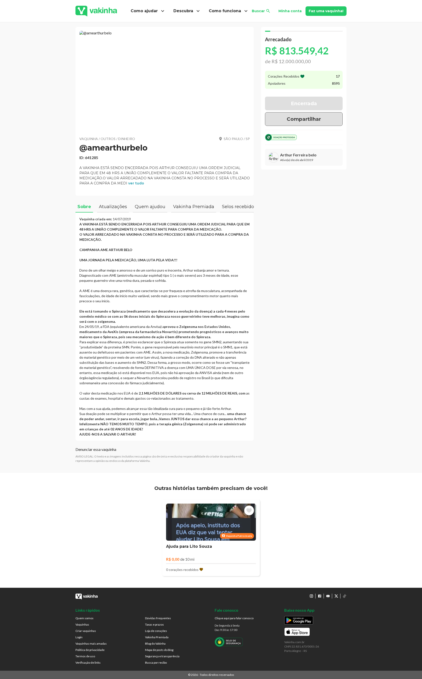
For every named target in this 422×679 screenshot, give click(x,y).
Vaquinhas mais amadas (91, 643)
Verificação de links (88, 662)
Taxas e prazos (154, 624)
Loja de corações (156, 631)
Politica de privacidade (90, 650)
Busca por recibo (156, 662)
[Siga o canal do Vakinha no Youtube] (328, 596)
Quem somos (84, 618)
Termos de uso (85, 656)
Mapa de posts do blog (159, 650)
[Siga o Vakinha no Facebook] (320, 596)
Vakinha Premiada (157, 637)
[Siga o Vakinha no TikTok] (345, 596)
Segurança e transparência (162, 656)
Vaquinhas (82, 624)
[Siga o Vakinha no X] (336, 596)
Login (79, 637)
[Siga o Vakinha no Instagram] (311, 596)
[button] (164, 80)
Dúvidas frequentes (158, 618)
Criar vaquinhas (85, 631)
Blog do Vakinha (155, 643)
